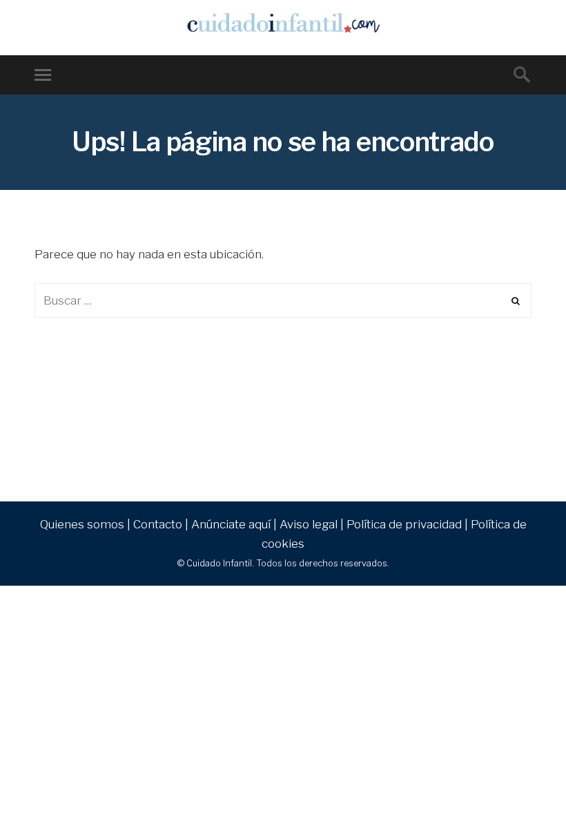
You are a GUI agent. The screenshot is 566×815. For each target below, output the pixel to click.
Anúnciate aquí (231, 524)
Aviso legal (309, 524)
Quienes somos (82, 524)
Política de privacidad (404, 524)
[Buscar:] (283, 300)
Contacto (157, 524)
